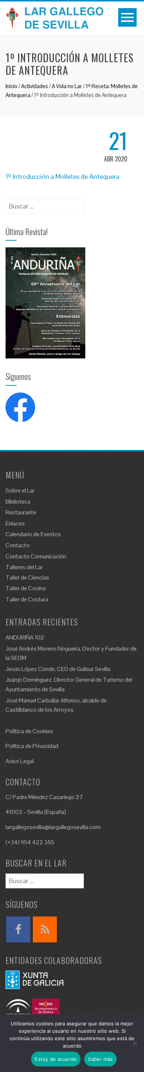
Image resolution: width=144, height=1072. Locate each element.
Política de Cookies (29, 731)
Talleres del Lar (24, 567)
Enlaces (15, 523)
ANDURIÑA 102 (25, 637)
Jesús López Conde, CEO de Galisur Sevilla (58, 669)
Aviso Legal (20, 761)
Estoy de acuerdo (56, 1059)
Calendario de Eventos (33, 534)
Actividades (34, 86)
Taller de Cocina (25, 588)
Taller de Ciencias (27, 577)
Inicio (11, 86)
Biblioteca (18, 501)
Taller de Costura (27, 599)
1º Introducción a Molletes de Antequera (62, 176)
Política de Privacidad (32, 746)
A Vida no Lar (67, 86)
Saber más (100, 1059)
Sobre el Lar (20, 490)
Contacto (18, 545)
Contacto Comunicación (36, 556)
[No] (134, 1043)
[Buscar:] (45, 204)
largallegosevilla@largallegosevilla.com (53, 827)
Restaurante (21, 512)
